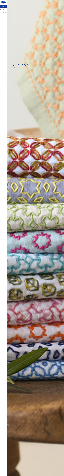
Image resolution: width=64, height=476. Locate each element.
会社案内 (3, 6)
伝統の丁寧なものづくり (3, 9)
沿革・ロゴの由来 (3, 12)
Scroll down (3, 462)
